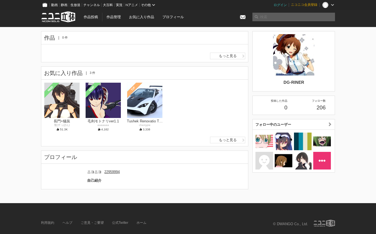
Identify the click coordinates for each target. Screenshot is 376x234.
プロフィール (173, 17)
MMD (50, 88)
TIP (133, 88)
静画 (64, 5)
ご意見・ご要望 (92, 223)
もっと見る (228, 56)
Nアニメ (132, 5)
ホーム (141, 223)
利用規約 (47, 223)
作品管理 (114, 17)
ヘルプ (67, 223)
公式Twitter (120, 223)
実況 (119, 5)
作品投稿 (91, 17)
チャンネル (91, 5)
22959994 (112, 172)
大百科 (108, 5)
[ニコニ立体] (324, 223)
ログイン (280, 5)
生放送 (75, 5)
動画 (54, 5)
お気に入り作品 (141, 17)
